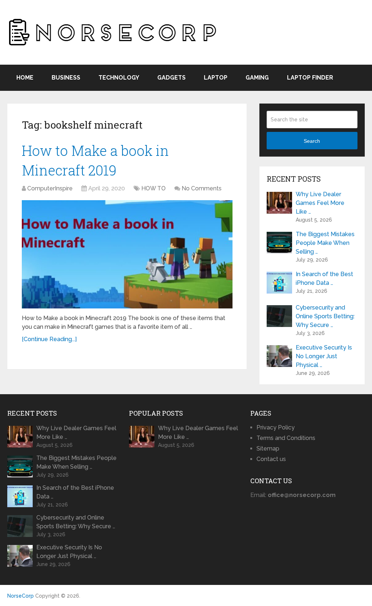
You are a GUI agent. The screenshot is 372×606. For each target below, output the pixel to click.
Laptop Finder (310, 77)
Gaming (257, 77)
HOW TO (153, 188)
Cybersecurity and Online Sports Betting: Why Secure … (325, 316)
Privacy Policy (275, 427)
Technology (118, 77)
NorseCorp (20, 596)
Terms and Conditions (285, 438)
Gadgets (171, 77)
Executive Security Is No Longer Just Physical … (324, 356)
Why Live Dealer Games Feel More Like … (320, 203)
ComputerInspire (50, 188)
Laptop (215, 77)
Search (312, 141)
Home (24, 77)
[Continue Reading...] (49, 339)
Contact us (271, 459)
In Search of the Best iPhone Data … (324, 278)
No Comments (202, 188)
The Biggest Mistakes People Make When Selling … (325, 243)
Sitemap (267, 448)
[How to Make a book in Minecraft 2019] (127, 254)
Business (66, 77)
